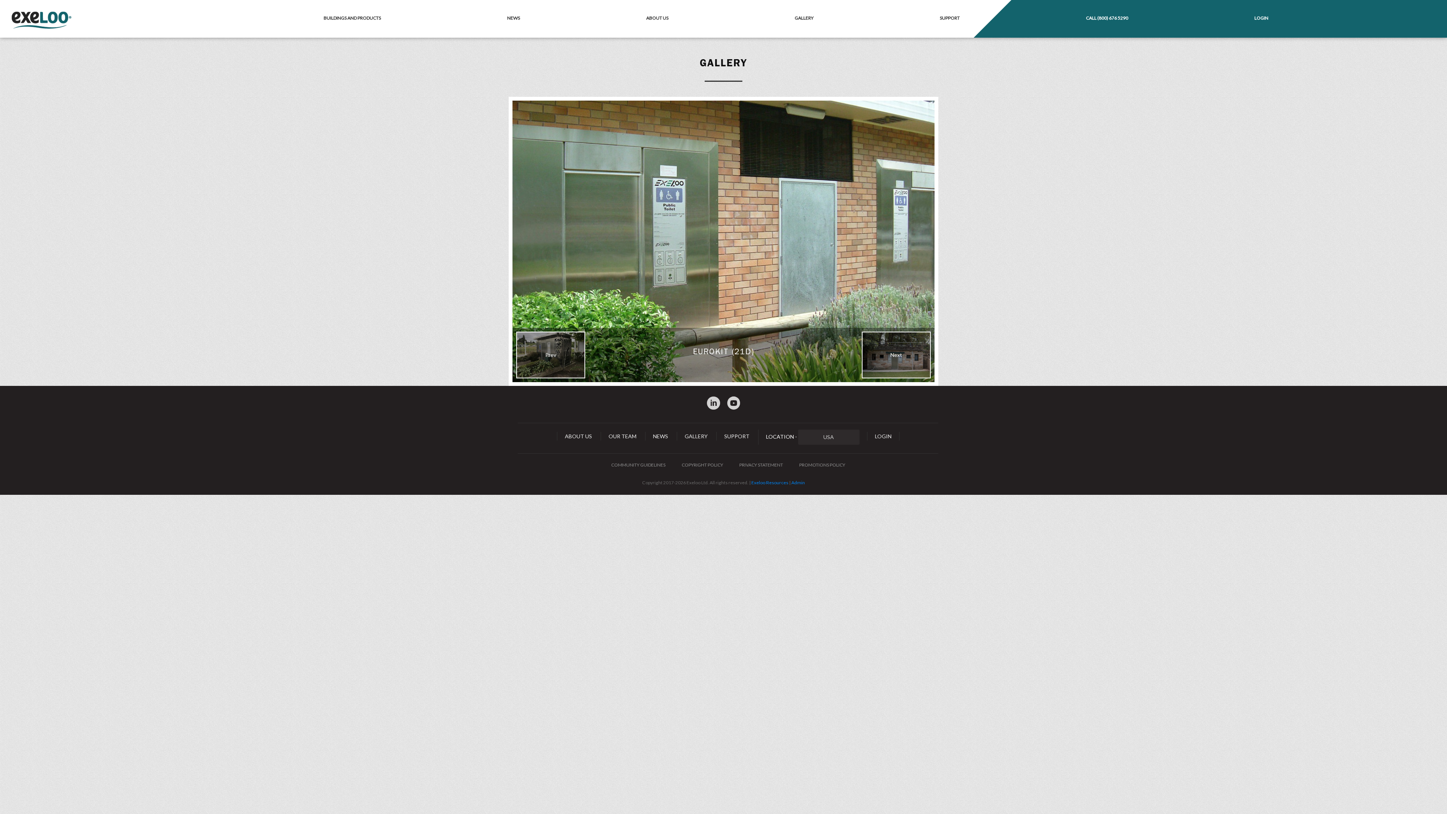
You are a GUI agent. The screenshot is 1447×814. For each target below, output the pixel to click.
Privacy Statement (761, 465)
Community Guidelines (638, 465)
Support (950, 18)
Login (1261, 18)
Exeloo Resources (769, 482)
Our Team (622, 436)
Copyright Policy (702, 465)
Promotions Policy (822, 465)
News (513, 18)
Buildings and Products (352, 18)
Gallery (804, 18)
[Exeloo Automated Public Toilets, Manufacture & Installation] (41, 20)
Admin (798, 482)
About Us (657, 18)
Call (1107, 18)
